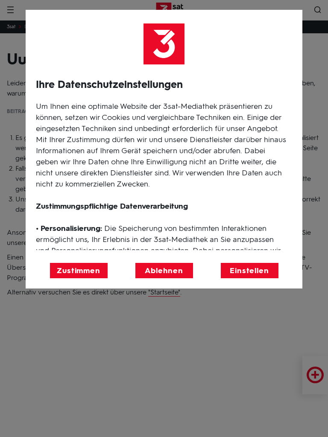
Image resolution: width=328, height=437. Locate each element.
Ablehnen (164, 270)
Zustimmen (78, 270)
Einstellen (249, 270)
